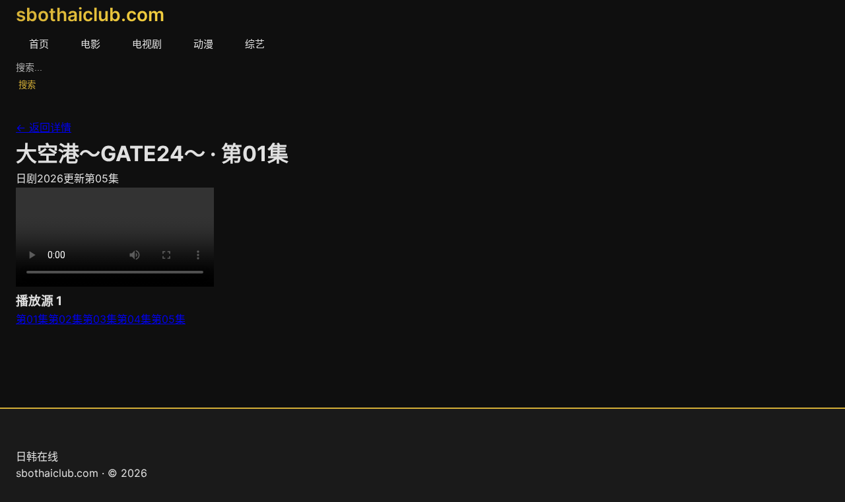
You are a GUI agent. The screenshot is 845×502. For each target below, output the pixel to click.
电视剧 (147, 44)
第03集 (100, 319)
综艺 (255, 44)
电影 (90, 44)
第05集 (168, 319)
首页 (39, 44)
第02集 (65, 319)
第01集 (32, 319)
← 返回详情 (43, 127)
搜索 (27, 85)
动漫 (203, 44)
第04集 (134, 319)
